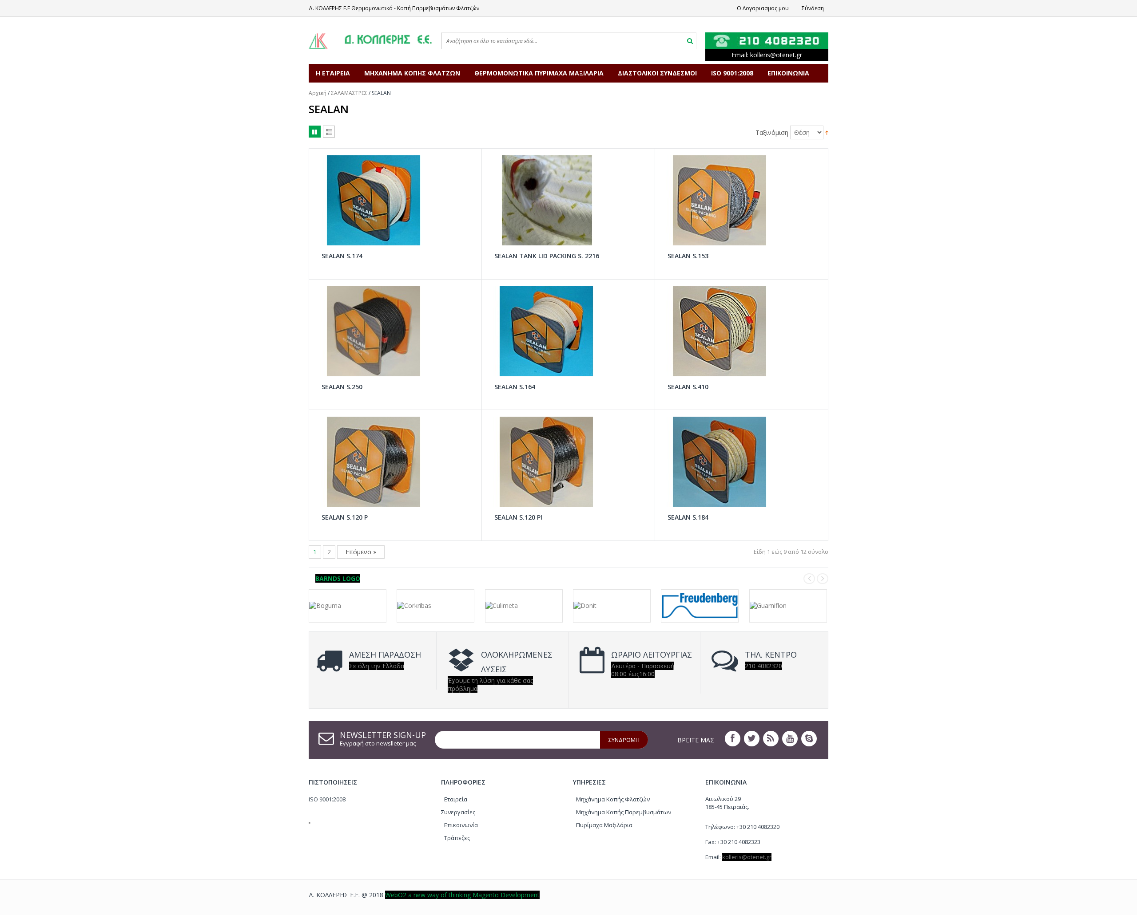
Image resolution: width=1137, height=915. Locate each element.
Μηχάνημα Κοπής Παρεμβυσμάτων (623, 812)
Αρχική (317, 93)
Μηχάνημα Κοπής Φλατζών (613, 799)
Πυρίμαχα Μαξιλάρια (604, 825)
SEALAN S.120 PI (518, 517)
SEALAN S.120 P (345, 517)
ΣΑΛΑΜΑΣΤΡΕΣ (349, 93)
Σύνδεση (813, 8)
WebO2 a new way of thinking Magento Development (462, 895)
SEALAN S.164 (514, 387)
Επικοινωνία (461, 825)
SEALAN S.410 (688, 387)
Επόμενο (359, 552)
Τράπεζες (457, 838)
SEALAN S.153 (688, 256)
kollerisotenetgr (776, 55)
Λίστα (329, 132)
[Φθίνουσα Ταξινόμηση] (826, 131)
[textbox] (532, 41)
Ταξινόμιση (771, 133)
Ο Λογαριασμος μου (763, 8)
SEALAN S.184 (688, 517)
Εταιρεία (455, 799)
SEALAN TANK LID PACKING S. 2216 (546, 256)
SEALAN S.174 (342, 256)
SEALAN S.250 (342, 387)
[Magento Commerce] (370, 40)
